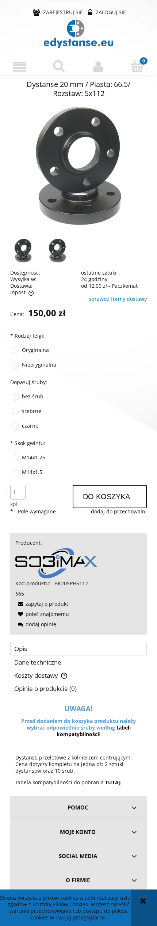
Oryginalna (35, 350)
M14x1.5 (32, 471)
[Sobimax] (56, 562)
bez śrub (32, 396)
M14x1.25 (33, 457)
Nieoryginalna (39, 364)
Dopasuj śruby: (28, 382)
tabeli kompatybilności (94, 731)
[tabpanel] (78, 745)
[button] (19, 66)
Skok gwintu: (27, 443)
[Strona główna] (78, 34)
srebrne (31, 410)
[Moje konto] (98, 66)
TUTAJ (113, 782)
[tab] (78, 648)
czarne (30, 425)
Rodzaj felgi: (27, 335)
